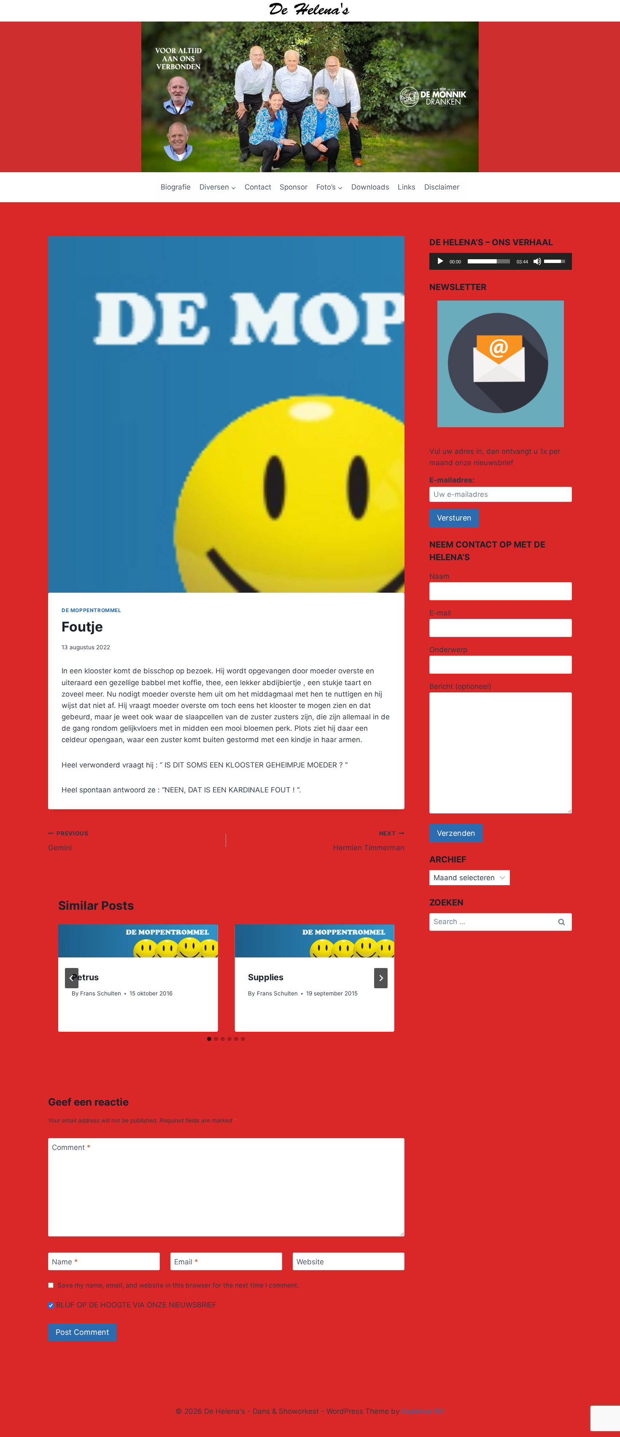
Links (406, 187)
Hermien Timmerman (368, 841)
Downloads (370, 187)
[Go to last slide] (71, 978)
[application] (500, 261)
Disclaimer (441, 187)
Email (186, 1262)
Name (65, 1262)
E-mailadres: (451, 480)
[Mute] (537, 261)
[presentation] (138, 941)
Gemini (68, 841)
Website (310, 1262)
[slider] (489, 261)
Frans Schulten (100, 993)
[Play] (440, 261)
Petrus (85, 977)
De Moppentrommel (91, 610)
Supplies (265, 977)
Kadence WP (423, 1411)
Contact (258, 187)
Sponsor (293, 187)
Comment (71, 1147)
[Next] (381, 978)
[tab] (209, 1039)
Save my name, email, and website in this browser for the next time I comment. (178, 1285)
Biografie (176, 187)
